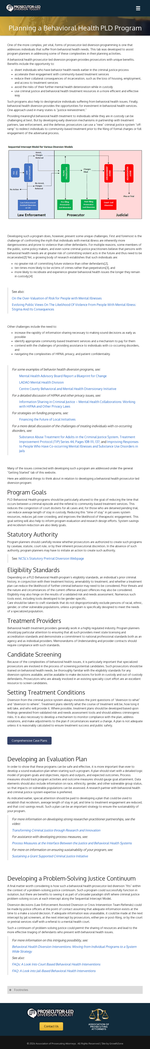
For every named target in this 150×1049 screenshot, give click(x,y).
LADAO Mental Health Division (41, 382)
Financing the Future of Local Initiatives (47, 419)
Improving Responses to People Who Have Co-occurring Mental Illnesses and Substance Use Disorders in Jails (78, 446)
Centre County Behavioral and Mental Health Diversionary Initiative (67, 389)
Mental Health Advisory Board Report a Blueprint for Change (63, 376)
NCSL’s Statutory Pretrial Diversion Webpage (51, 558)
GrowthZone (116, 1043)
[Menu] (138, 8)
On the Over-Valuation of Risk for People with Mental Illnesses (57, 298)
